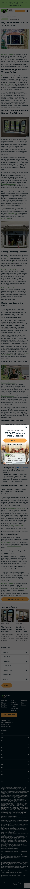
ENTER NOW (15, 440)
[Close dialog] (26, 427)
